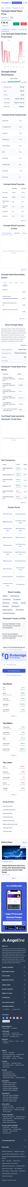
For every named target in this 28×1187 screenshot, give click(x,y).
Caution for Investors (7, 1176)
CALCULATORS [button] (6, 975)
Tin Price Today (7, 1111)
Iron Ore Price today (19, 1109)
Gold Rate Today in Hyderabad (10, 1088)
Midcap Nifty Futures (8, 1065)
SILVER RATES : (6, 1093)
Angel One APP (6, 1033)
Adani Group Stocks (8, 806)
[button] (14, 626)
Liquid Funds (14, 1127)
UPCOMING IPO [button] (6, 997)
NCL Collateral (18, 1168)
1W (8, 66)
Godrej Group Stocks (8, 817)
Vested (22, 1041)
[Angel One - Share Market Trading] (6, 3)
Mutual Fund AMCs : (8, 1114)
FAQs (3, 1160)
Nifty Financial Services (9, 1054)
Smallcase (11, 1041)
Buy (16, 24)
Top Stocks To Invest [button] (8, 1002)
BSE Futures (6, 1067)
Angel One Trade (15, 1033)
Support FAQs (16, 1009)
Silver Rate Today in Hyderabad (11, 1095)
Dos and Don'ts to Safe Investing (10, 1154)
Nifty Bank (6, 606)
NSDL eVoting (14, 1171)
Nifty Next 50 (15, 606)
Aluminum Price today (8, 1107)
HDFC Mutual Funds (19, 1118)
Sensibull (5, 1041)
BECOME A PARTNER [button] (7, 989)
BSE (12, 17)
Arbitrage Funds (17, 1129)
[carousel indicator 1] (12, 878)
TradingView (5, 1042)
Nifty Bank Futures (16, 1063)
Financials (14, 29)
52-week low (17, 599)
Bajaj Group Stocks (7, 813)
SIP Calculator (20, 609)
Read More (24, 345)
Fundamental (5, 29)
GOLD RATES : (5, 1081)
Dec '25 (21, 282)
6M (17, 66)
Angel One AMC (6, 1028)
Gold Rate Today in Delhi (9, 1084)
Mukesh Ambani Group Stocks (10, 824)
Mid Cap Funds (13, 1131)
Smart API (5, 1036)
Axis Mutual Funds (7, 1118)
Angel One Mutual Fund (8, 1116)
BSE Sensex (6, 603)
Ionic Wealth (14, 1028)
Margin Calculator (8, 609)
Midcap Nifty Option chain (9, 1075)
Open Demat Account (16, 2)
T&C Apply (8, 1160)
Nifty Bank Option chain (9, 1074)
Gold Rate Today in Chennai (10, 1086)
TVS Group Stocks (7, 831)
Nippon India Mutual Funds (9, 1122)
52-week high (6, 599)
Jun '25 (10, 282)
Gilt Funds (5, 1131)
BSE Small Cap (15, 596)
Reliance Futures (19, 1065)
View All (24, 842)
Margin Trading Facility (17, 1034)
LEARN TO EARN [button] (6, 985)
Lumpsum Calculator (9, 613)
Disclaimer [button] (5, 1147)
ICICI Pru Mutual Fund (8, 1120)
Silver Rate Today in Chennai (10, 1099)
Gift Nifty (15, 603)
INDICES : (4, 1050)
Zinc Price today (20, 1107)
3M (14, 66)
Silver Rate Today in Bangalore (10, 1097)
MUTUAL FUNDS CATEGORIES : (10, 1125)
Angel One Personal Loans (8, 1166)
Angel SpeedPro (6, 1034)
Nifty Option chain (7, 1072)
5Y (22, 66)
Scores (22, 1154)
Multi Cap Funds (7, 1133)
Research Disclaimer (7, 1151)
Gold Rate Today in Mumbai (9, 1082)
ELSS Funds (6, 1127)
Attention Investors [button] (8, 1140)
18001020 (7, 1009)
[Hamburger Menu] (26, 3)
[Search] (23, 3)
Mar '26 (5, 285)
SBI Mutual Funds (20, 1116)
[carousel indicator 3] (15, 878)
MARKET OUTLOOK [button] (7, 993)
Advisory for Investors (7, 1168)
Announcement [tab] (7, 233)
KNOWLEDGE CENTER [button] (7, 980)
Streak (17, 1041)
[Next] (24, 861)
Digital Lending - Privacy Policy (9, 1163)
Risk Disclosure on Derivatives (9, 1173)
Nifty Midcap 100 (7, 1056)
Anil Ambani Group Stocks (9, 809)
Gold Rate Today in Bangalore (10, 1090)
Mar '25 (5, 282)
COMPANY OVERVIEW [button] (7, 967)
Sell (23, 24)
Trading (9, 20)
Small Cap (3, 20)
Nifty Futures (6, 1063)
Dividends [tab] (17, 233)
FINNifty (5, 596)
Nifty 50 (23, 603)
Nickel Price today (7, 1109)
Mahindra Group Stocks (8, 820)
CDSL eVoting (5, 1171)
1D (5, 66)
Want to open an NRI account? (14, 675)
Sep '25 (16, 282)
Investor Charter (21, 1166)
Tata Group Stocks (7, 827)
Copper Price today (8, 1106)
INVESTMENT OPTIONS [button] (8, 971)
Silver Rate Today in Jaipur (9, 1101)
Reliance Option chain (8, 1077)
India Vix (14, 1058)
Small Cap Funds (7, 1129)
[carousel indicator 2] (14, 878)
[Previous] (3, 861)
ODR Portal (22, 1171)
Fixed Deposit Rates (14, 1036)
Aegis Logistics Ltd (8, 474)
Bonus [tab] (24, 233)
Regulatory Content (19, 1151)
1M (11, 66)
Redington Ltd (7, 486)
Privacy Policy (16, 1160)
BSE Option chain (20, 1077)
